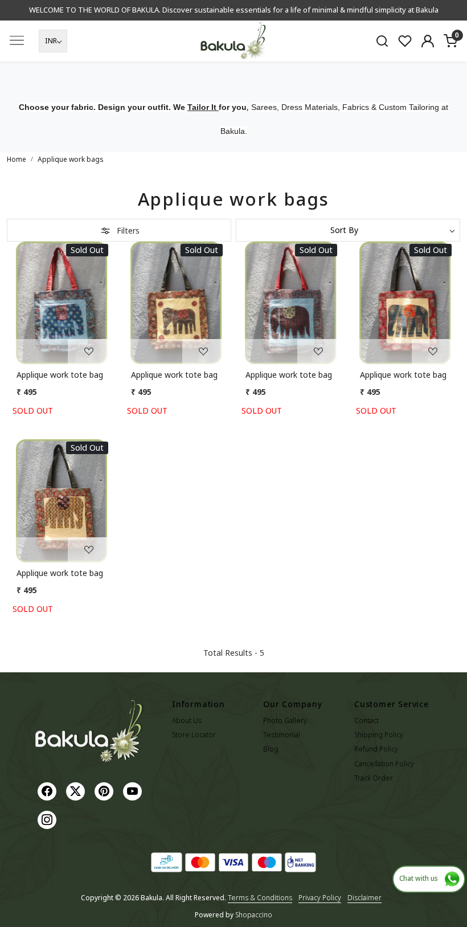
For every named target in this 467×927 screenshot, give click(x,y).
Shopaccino (253, 915)
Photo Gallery (285, 720)
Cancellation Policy (384, 764)
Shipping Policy (378, 735)
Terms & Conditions (260, 898)
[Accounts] (427, 41)
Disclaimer (364, 898)
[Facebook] (48, 790)
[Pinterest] (105, 790)
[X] (77, 790)
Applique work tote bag (60, 374)
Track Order (373, 778)
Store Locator (194, 735)
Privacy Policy (319, 898)
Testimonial (281, 735)
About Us (187, 720)
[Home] (233, 41)
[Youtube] (134, 790)
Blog (270, 749)
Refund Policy (376, 749)
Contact (366, 720)
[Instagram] (48, 819)
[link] (382, 40)
